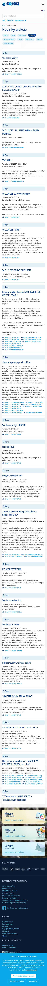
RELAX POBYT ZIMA (11, 569)
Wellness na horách (11, 600)
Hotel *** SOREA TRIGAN (13, 74)
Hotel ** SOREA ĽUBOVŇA (14, 345)
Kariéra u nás (7, 924)
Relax (13, 35)
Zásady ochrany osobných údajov (15, 900)
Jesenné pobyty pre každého (16, 362)
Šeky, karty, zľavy (8, 886)
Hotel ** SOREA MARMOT (13, 557)
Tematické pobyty (9, 39)
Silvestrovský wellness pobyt (16, 662)
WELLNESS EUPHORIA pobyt (16, 193)
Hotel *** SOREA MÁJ (12, 339)
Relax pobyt (8, 446)
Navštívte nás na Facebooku (17, 908)
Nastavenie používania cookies (14, 903)
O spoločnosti (7, 922)
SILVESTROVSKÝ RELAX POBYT (17, 696)
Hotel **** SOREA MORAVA (14, 147)
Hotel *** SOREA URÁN (13, 343)
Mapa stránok (7, 945)
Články (4, 936)
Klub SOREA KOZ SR (9, 891)
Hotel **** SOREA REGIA (13, 347)
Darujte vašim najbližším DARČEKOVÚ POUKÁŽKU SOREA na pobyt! (20, 762)
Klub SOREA (6, 888)
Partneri (5, 926)
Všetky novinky (8, 43)
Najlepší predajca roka (11, 929)
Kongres (39, 39)
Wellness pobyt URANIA (13, 425)
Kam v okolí (29, 39)
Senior (20, 39)
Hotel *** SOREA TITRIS (33, 341)
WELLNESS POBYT (11, 229)
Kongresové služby (9, 898)
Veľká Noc (7, 160)
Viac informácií (31, 970)
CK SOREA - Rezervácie (11, 895)
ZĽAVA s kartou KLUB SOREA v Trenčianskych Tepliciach (17, 798)
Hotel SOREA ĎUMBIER (13, 341)
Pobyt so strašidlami (12, 475)
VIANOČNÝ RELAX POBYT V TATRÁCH (20, 727)
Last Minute (22, 35)
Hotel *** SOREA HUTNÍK (32, 339)
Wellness (32, 35)
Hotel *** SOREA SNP (12, 118)
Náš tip (6, 35)
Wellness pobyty (10, 57)
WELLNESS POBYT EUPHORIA (16, 270)
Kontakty (5, 931)
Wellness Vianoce (10, 624)
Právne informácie (9, 948)
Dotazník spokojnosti (10, 933)
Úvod (3, 25)
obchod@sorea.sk (20, 20)
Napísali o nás (7, 893)
